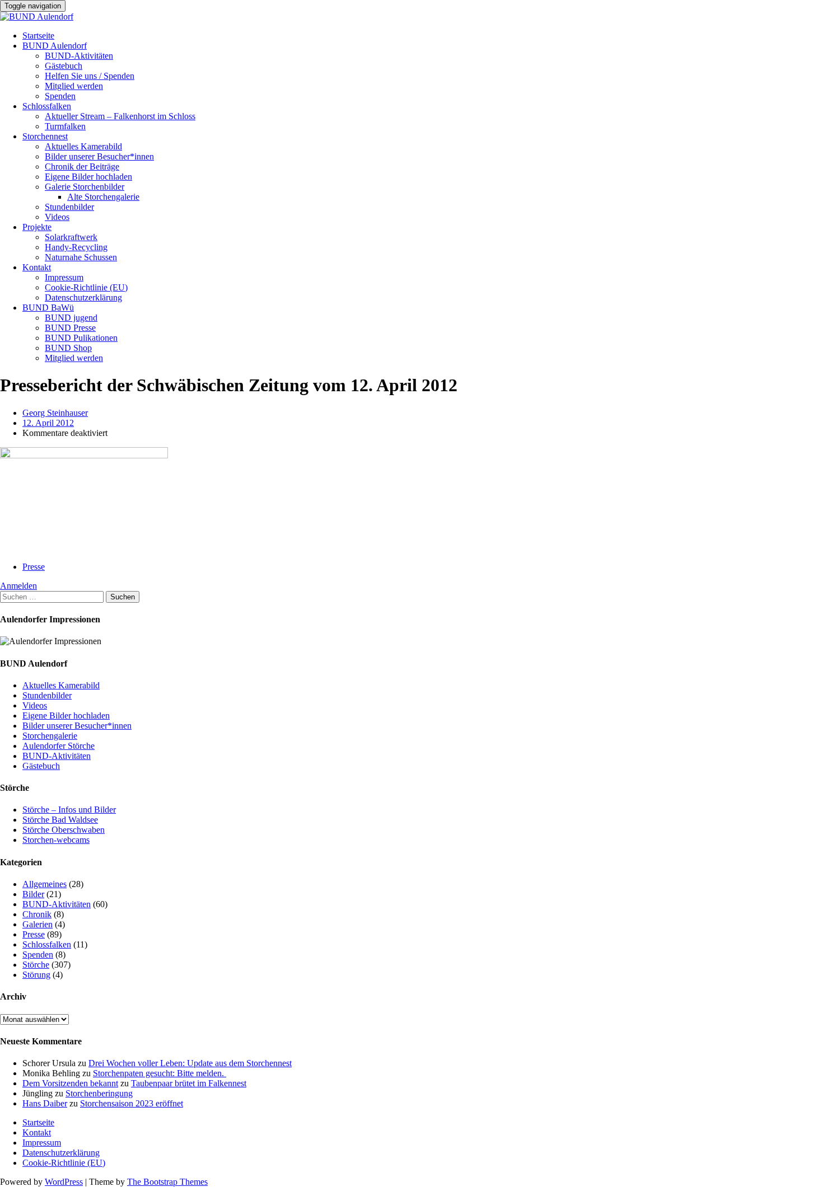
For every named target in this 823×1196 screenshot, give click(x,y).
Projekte (37, 227)
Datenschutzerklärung (83, 297)
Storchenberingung (99, 1093)
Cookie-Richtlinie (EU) (86, 287)
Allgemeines (44, 884)
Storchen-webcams (56, 840)
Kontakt (36, 267)
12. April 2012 (48, 423)
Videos (57, 217)
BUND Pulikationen (81, 338)
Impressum (64, 277)
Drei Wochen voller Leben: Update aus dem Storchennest (190, 1063)
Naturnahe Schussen (81, 257)
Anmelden (18, 585)
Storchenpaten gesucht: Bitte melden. (159, 1073)
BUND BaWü (48, 307)
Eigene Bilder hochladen (88, 176)
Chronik (37, 914)
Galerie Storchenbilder (84, 186)
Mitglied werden (74, 86)
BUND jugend (71, 317)
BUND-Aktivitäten (79, 55)
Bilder (33, 894)
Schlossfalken (46, 106)
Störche (35, 964)
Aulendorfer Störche (58, 746)
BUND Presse (70, 327)
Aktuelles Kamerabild (83, 146)
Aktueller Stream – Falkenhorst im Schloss (120, 116)
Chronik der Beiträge (82, 166)
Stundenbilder (69, 207)
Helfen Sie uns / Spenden (89, 76)
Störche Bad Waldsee (60, 819)
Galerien (37, 924)
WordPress (64, 1181)
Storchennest (45, 136)
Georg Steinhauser (55, 413)
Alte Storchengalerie (103, 196)
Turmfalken (65, 126)
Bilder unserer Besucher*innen (99, 156)
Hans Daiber (44, 1103)
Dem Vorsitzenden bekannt (70, 1083)
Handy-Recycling (76, 247)
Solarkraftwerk (71, 237)
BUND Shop (68, 348)
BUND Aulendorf (54, 45)
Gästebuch (63, 66)
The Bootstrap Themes (167, 1181)
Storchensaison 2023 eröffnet (131, 1103)
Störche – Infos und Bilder (69, 809)
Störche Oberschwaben (63, 829)
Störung (36, 974)
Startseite (38, 35)
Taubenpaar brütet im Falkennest (188, 1083)
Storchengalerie (49, 735)
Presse (33, 566)
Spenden (60, 96)
